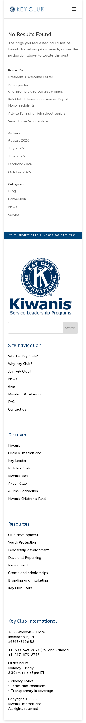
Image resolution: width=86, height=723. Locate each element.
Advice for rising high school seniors (37, 113)
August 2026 (18, 140)
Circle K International (25, 453)
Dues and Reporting (24, 558)
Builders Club (19, 468)
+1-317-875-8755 (23, 655)
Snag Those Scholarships (28, 121)
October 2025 (19, 172)
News (12, 207)
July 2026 (16, 148)
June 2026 (16, 156)
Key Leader (17, 461)
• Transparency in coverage (30, 691)
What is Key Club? (23, 356)
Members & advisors (25, 394)
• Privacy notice (20, 681)
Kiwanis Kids (18, 476)
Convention (17, 199)
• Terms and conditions (27, 686)
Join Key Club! (19, 371)
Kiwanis (14, 445)
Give (11, 387)
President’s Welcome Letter (30, 77)
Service (13, 215)
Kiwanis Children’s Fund (27, 499)
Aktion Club (17, 483)
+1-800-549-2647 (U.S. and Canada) (39, 650)
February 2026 (20, 164)
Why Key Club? (20, 364)
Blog (12, 191)
